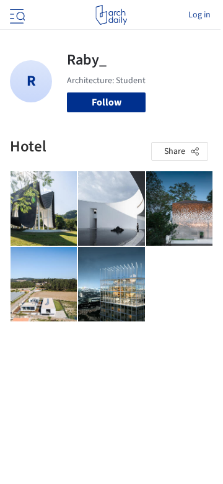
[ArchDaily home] (111, 15)
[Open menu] (16, 15)
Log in (199, 15)
